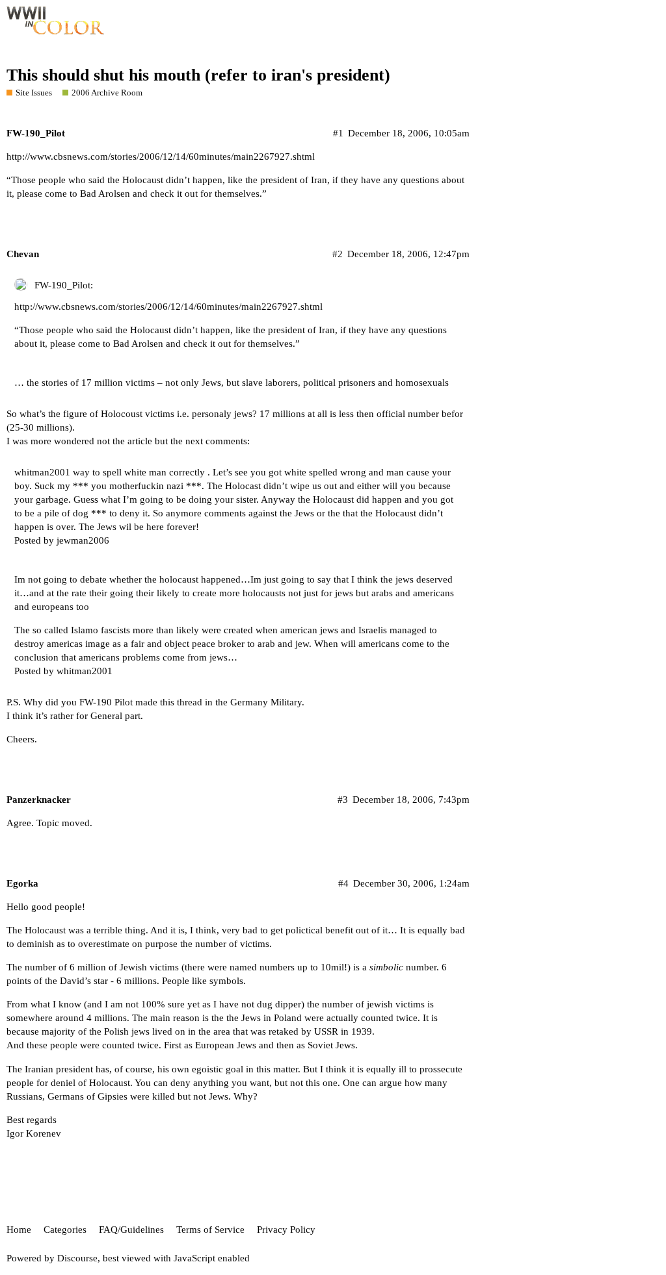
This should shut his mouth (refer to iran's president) (198, 75)
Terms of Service (210, 1229)
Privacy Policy (286, 1229)
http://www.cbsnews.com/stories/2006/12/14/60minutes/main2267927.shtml (161, 156)
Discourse (77, 1258)
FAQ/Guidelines (131, 1229)
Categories (65, 1229)
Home (19, 1229)
